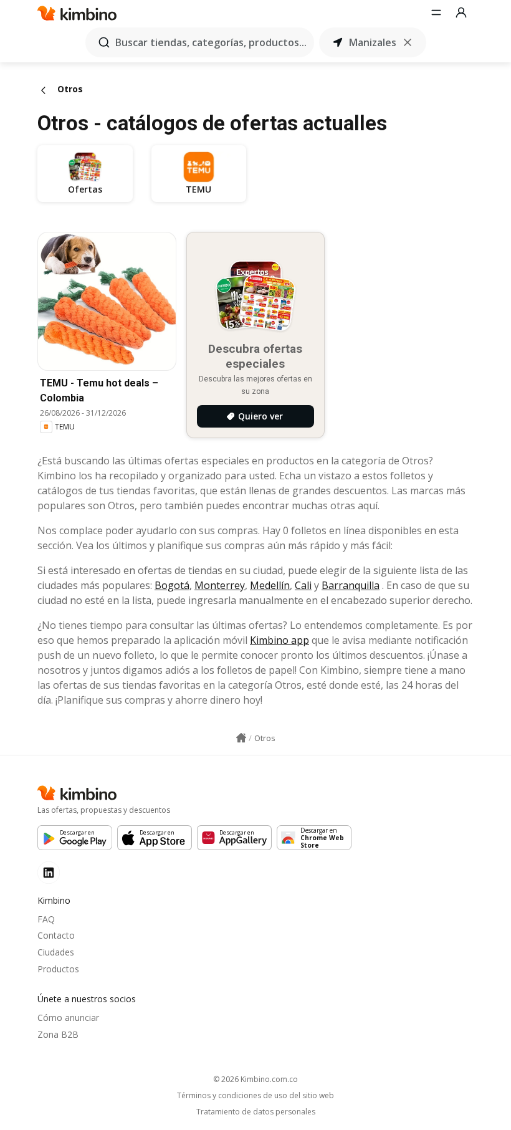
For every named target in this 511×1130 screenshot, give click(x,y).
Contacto (56, 935)
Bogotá (172, 585)
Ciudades (55, 952)
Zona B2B (58, 1034)
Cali (303, 585)
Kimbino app (279, 640)
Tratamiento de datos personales (255, 1112)
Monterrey (219, 585)
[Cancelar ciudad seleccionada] (407, 42)
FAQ (46, 919)
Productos (58, 969)
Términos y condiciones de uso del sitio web (255, 1096)
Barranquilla (351, 585)
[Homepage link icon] (241, 738)
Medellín (270, 585)
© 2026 (255, 1079)
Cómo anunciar (68, 1017)
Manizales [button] (372, 42)
